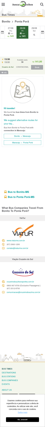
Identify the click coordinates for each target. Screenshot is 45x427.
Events (6, 384)
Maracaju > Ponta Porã (22, 142)
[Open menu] (3, 4)
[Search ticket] (42, 4)
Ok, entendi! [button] (23, 420)
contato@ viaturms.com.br (17, 248)
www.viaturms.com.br (16, 240)
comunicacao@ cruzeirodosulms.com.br (23, 292)
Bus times (7, 368)
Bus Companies (10, 380)
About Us (7, 389)
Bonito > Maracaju (22, 136)
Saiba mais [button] (22, 412)
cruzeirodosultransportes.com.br (20, 281)
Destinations (9, 372)
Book (37, 67)
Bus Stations (9, 376)
